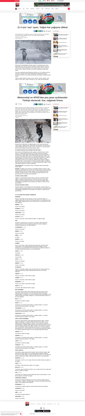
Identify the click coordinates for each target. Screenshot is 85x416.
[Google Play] (38, 411)
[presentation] (36, 1)
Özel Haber (32, 8)
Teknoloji (37, 8)
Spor (23, 8)
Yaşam (42, 8)
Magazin (57, 8)
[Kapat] (20, 414)
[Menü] (69, 11)
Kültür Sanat (47, 8)
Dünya (27, 8)
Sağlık (53, 8)
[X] (44, 408)
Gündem (19, 8)
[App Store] (46, 411)
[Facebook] (41, 408)
